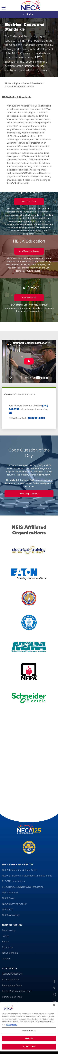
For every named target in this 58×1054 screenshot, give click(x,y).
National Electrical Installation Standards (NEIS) (27, 875)
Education (7, 947)
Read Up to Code (33, 202)
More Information (33, 298)
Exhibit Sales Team (12, 996)
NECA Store (8, 898)
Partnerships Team (12, 985)
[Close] (54, 1005)
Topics (30, 14)
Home (8, 83)
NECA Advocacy (11, 915)
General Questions (12, 973)
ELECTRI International (13, 881)
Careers (6, 958)
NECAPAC (7, 909)
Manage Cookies (29, 1030)
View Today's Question (33, 494)
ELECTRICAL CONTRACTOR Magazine (23, 886)
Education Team (10, 979)
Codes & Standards (32, 83)
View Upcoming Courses (31, 252)
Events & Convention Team (16, 991)
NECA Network (10, 892)
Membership (8, 930)
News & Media (10, 952)
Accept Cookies (29, 1046)
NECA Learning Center (14, 903)
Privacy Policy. (11, 1025)
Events (5, 941)
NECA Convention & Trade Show (19, 870)
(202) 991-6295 (36, 418)
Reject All (29, 1038)
